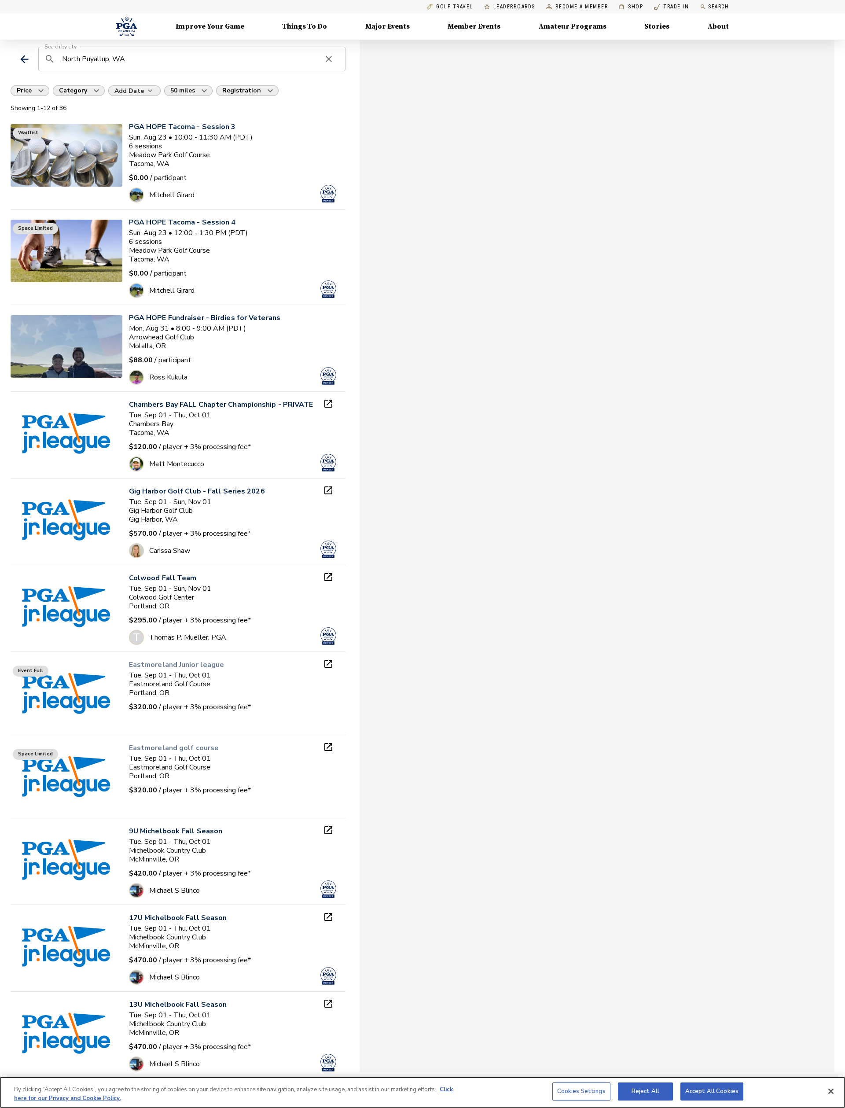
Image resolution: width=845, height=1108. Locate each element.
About (718, 26)
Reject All (645, 1091)
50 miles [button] (182, 90)
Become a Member (581, 7)
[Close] (831, 1091)
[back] (24, 59)
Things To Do (304, 26)
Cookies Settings (581, 1091)
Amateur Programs (572, 26)
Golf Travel (454, 7)
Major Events (387, 26)
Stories (656, 26)
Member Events (474, 26)
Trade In (671, 7)
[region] (422, 1092)
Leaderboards (514, 7)
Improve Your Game (210, 26)
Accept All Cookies (711, 1091)
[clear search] (328, 59)
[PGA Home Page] (126, 26)
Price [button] (24, 90)
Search (718, 7)
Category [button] (73, 90)
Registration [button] (241, 90)
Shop (631, 7)
